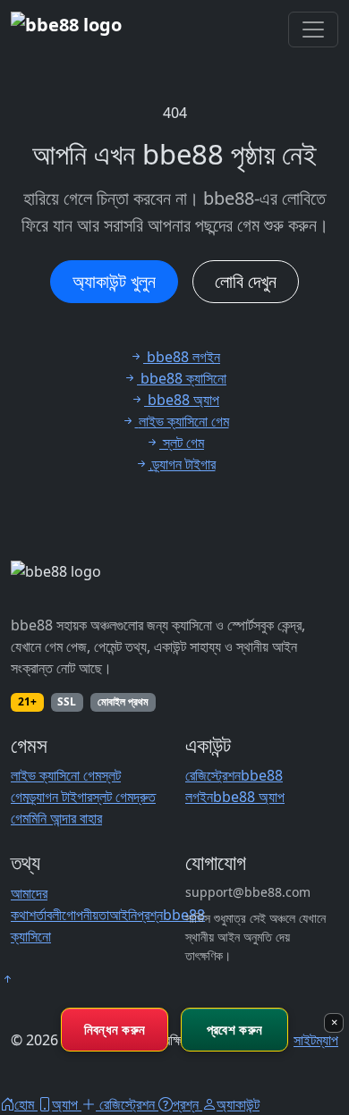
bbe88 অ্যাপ (249, 797)
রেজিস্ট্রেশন (213, 775)
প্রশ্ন (150, 915)
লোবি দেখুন (246, 281)
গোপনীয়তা (85, 915)
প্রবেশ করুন (234, 1029)
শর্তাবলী (45, 915)
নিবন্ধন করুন (115, 1029)
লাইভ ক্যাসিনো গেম (56, 775)
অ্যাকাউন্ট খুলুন (114, 281)
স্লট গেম (112, 797)
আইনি (123, 915)
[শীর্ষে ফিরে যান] (7, 979)
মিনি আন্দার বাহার (65, 818)
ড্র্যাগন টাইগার (60, 797)
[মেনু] (313, 29)
